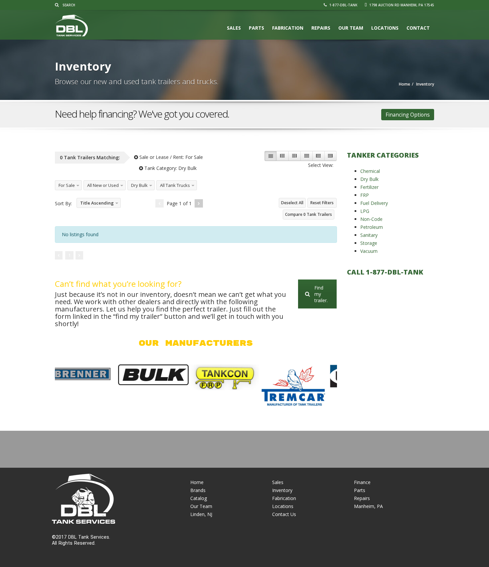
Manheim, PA (368, 506)
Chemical (370, 171)
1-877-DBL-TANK (342, 5)
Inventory (282, 490)
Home (197, 482)
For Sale (67, 185)
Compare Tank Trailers (308, 214)
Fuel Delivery (374, 203)
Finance (362, 482)
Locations (385, 28)
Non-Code (371, 219)
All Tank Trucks (175, 185)
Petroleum (371, 227)
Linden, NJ (201, 514)
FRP (364, 195)
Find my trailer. (321, 293)
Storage (368, 243)
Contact (418, 28)
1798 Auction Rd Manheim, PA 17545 (401, 5)
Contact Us (284, 514)
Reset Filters (322, 203)
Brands (198, 490)
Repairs (320, 28)
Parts (256, 28)
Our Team (350, 28)
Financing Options (408, 114)
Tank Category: (170, 168)
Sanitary (369, 235)
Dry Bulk (139, 185)
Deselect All (292, 203)
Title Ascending (97, 203)
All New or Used (103, 185)
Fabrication (287, 28)
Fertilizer (369, 187)
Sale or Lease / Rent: (170, 157)
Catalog (198, 498)
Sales (234, 28)
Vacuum (369, 251)
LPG (364, 211)
